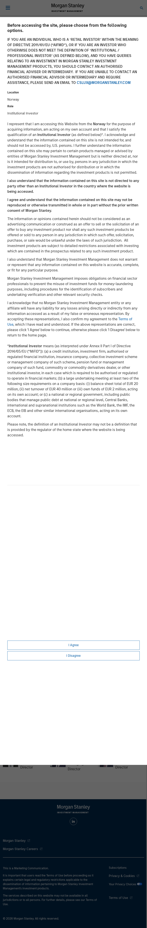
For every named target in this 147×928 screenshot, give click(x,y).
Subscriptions (118, 867)
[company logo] (67, 8)
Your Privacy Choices (123, 884)
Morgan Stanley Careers (20, 849)
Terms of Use (118, 898)
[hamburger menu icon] (8, 8)
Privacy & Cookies (122, 876)
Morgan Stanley (14, 841)
